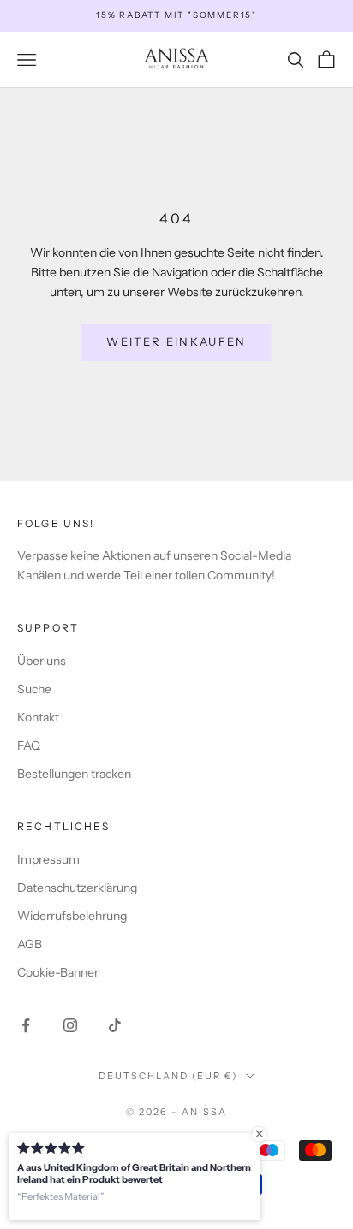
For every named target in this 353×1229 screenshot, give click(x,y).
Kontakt (38, 717)
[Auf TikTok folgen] (114, 1025)
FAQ (28, 745)
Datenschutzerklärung (77, 887)
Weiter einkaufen (176, 341)
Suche (34, 689)
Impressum (48, 859)
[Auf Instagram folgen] (70, 1025)
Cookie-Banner (58, 972)
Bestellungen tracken (74, 773)
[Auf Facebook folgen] (25, 1025)
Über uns (41, 660)
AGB (29, 944)
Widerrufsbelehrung (72, 915)
